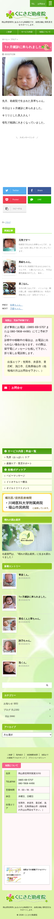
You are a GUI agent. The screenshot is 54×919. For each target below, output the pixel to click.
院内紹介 (19, 755)
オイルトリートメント (18, 488)
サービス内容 (27, 32)
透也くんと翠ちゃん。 (30, 618)
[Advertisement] (27, 158)
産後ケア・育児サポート (19, 463)
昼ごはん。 (24, 283)
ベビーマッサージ (15, 475)
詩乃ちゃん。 (26, 640)
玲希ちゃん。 (16, 305)
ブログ (8, 222)
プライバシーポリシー (37, 758)
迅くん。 (23, 662)
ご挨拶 (9, 32)
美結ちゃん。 (26, 261)
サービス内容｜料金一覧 (22, 451)
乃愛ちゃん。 (16, 308)
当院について (45, 32)
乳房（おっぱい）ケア (18, 457)
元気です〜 (24, 239)
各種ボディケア (17, 469)
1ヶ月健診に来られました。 (33, 596)
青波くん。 (24, 574)
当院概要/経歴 (32, 755)
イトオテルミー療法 (16, 481)
